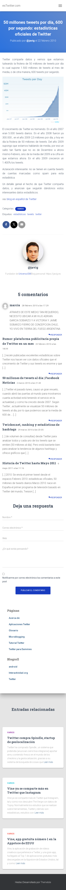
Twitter (12, 679)
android (13, 666)
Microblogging (17, 636)
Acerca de (14, 618)
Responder (56, 335)
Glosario (13, 630)
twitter (39, 214)
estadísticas (19, 214)
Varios (20, 209)
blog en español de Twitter (22, 199)
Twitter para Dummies (20, 649)
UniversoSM (25, 273)
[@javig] (33, 251)
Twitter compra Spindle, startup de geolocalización (31, 740)
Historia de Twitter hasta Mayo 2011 (29, 463)
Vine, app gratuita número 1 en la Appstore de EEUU (31, 841)
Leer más (48, 762)
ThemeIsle (46, 882)
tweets (30, 214)
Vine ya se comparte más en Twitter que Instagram (27, 790)
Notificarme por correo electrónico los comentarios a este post (31, 579)
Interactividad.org (18, 673)
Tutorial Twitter (16, 643)
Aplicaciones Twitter (19, 624)
